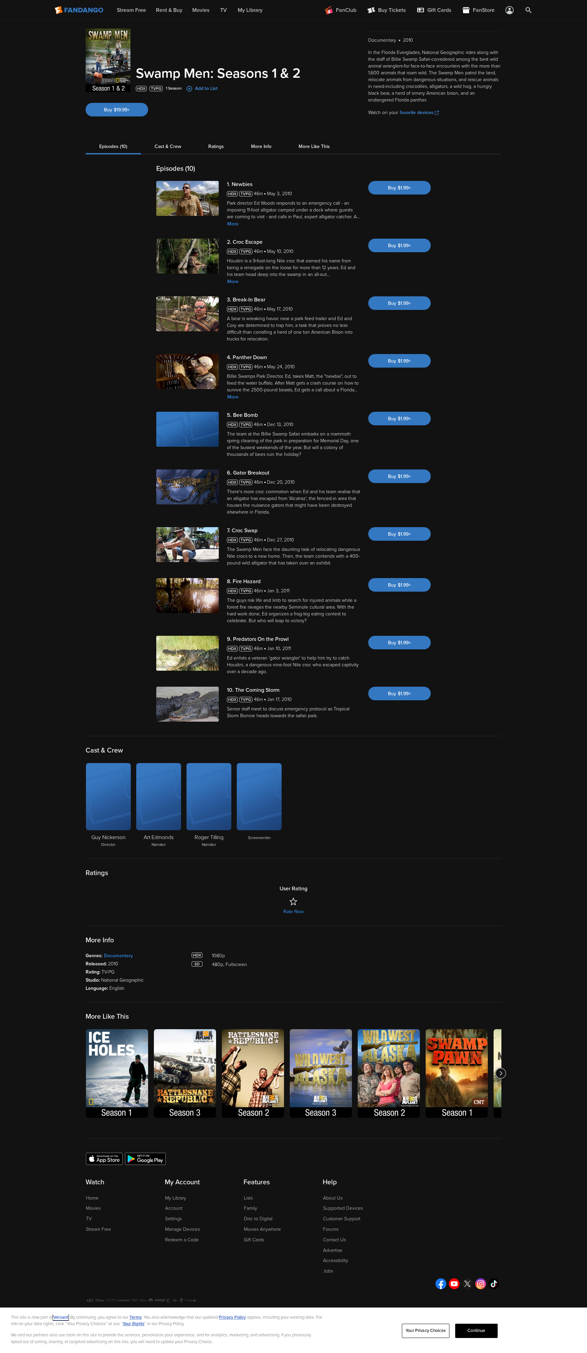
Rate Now (293, 911)
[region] (293, 1330)
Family (250, 1208)
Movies (93, 1208)
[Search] (528, 10)
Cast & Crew (168, 146)
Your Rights (133, 1324)
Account (173, 1208)
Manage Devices (182, 1229)
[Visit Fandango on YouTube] (454, 1284)
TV (89, 1219)
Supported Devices (343, 1208)
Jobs (328, 1271)
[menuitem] (433, 10)
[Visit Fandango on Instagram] (480, 1284)
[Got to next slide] (500, 1073)
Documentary (118, 956)
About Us (332, 1198)
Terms (135, 1317)
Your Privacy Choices (426, 1330)
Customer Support (341, 1219)
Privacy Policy (232, 1317)
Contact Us (334, 1240)
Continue (476, 1330)
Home (92, 1198)
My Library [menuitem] (250, 10)
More (232, 224)
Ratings (216, 146)
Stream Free (98, 1229)
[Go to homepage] (79, 10)
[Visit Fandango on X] (467, 1284)
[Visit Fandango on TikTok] (494, 1284)
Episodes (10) (113, 146)
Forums (330, 1229)
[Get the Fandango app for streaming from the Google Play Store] (145, 1158)
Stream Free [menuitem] (131, 10)
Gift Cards (254, 1240)
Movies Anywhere (262, 1229)
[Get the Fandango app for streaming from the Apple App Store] (104, 1158)
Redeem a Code (182, 1240)
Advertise (332, 1250)
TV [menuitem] (223, 10)
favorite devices (416, 112)
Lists (248, 1198)
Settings (173, 1219)
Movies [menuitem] (200, 10)
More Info (261, 146)
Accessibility (335, 1260)
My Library (175, 1198)
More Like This (314, 146)
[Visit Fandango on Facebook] (441, 1284)
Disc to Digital (258, 1219)
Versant (60, 1317)
